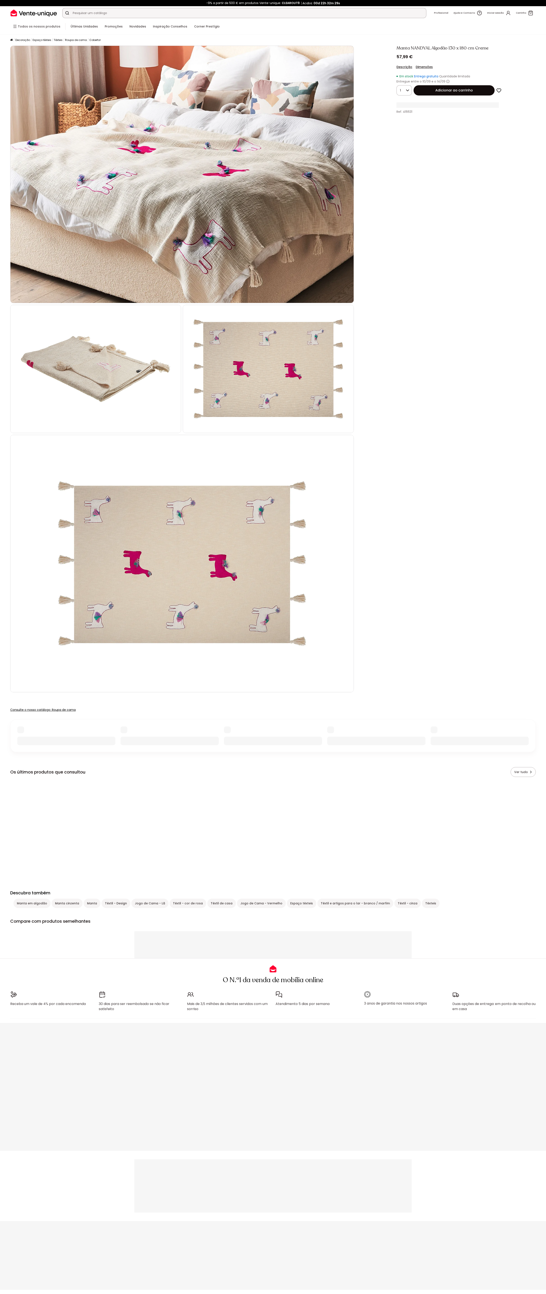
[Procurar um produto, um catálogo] (67, 13)
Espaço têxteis (42, 40)
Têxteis (58, 40)
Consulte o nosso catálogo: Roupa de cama (43, 710)
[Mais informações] (448, 81)
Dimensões (424, 67)
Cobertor (95, 40)
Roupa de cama (76, 40)
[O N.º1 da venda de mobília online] (33, 13)
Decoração (22, 40)
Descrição (404, 67)
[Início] (11, 40)
